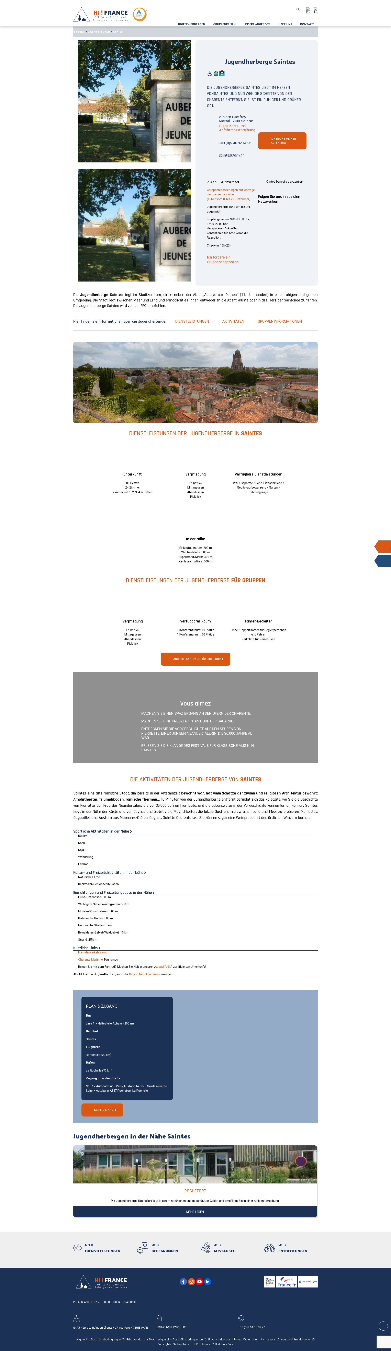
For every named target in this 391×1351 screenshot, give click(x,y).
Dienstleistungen (192, 321)
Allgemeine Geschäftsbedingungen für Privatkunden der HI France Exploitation (208, 1339)
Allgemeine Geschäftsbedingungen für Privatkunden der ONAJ (116, 1339)
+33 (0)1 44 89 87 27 (251, 1327)
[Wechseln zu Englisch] (308, 11)
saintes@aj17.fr (231, 155)
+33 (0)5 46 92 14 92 (235, 143)
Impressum (268, 1339)
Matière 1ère (226, 1344)
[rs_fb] (183, 1281)
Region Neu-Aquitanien (144, 974)
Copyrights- (165, 1344)
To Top (383, 1326)
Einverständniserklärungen (295, 1339)
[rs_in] (207, 1281)
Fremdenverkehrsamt (92, 952)
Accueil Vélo (163, 967)
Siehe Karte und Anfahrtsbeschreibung (237, 128)
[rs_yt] (199, 1281)
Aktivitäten (233, 321)
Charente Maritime (90, 959)
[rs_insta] (191, 1281)
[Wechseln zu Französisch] (316, 11)
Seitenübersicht (183, 1344)
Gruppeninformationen (280, 321)
